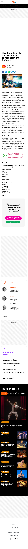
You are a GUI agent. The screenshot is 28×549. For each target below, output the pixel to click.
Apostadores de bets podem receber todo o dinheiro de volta (14, 291)
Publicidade (14, 530)
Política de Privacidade (14, 532)
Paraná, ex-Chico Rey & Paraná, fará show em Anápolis (7, 445)
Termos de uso (14, 535)
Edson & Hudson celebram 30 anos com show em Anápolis (7, 436)
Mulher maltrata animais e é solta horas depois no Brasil (14, 308)
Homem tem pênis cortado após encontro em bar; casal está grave (14, 368)
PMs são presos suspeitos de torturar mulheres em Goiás (13, 377)
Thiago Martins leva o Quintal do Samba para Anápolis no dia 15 (7, 465)
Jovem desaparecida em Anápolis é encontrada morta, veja (12, 364)
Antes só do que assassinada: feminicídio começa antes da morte (14, 301)
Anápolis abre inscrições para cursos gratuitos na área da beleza (12, 359)
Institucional (14, 524)
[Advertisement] (14, 33)
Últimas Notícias (6, 6)
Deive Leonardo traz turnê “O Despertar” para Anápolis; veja (6, 475)
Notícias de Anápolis (20, 6)
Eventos (5, 422)
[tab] (4, 393)
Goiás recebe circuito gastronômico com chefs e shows (7, 484)
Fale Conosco (14, 527)
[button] (3, 72)
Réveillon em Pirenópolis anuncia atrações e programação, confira (8, 455)
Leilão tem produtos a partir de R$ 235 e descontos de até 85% (13, 373)
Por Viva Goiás (11, 65)
